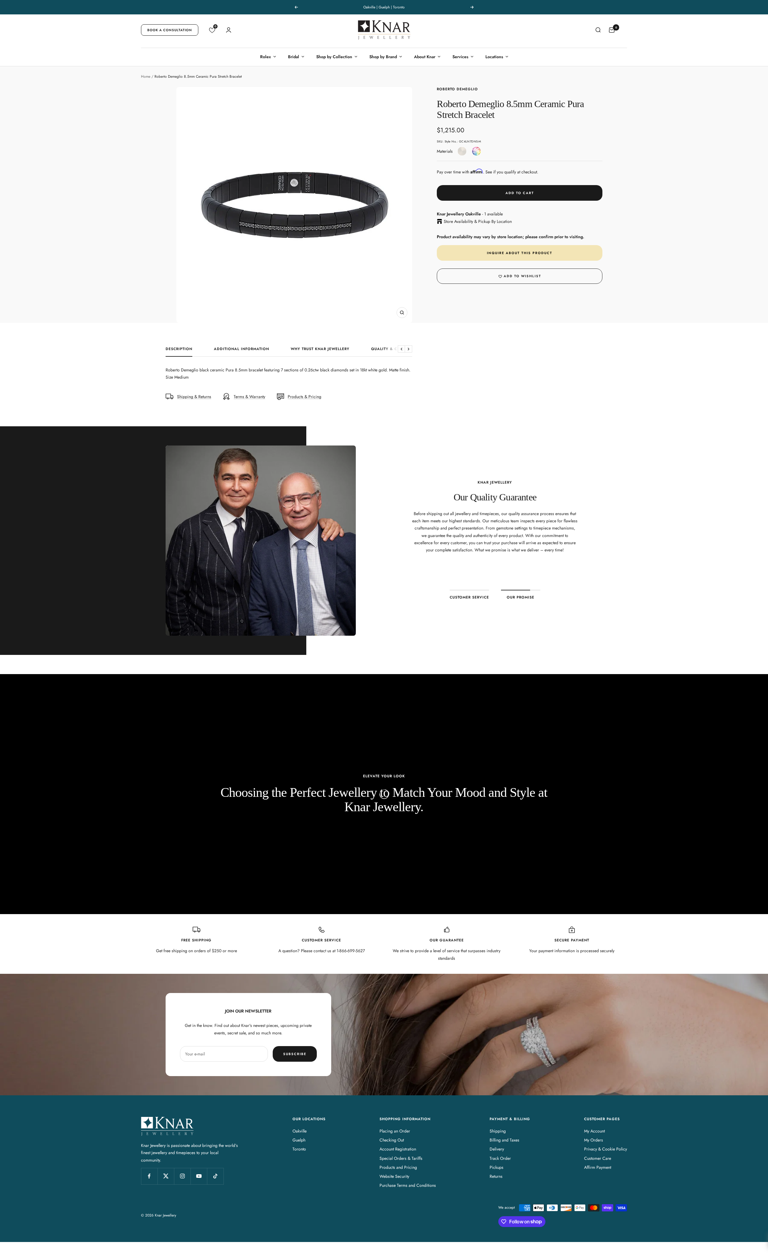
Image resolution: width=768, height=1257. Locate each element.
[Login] (228, 30)
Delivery (497, 1149)
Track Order (500, 1158)
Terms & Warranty (249, 397)
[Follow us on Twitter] (166, 1176)
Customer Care (597, 1158)
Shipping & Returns (194, 397)
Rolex (265, 57)
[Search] (598, 30)
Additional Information (241, 349)
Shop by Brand (383, 57)
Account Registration (398, 1149)
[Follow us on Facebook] (149, 1176)
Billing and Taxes (504, 1140)
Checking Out (392, 1140)
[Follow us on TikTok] (215, 1176)
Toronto (299, 1149)
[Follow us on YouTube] (198, 1176)
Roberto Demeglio (457, 89)
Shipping (498, 1131)
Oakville (299, 1131)
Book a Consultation (169, 30)
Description (179, 349)
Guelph (298, 1140)
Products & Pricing (304, 397)
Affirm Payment (597, 1167)
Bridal (293, 57)
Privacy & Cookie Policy (605, 1149)
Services (460, 57)
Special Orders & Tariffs (401, 1158)
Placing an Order (395, 1131)
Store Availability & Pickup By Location (478, 221)
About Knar (424, 57)
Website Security (394, 1176)
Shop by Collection (334, 57)
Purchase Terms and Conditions (408, 1185)
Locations (494, 57)
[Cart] (611, 30)
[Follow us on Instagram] (182, 1176)
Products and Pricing (398, 1167)
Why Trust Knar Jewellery (320, 349)
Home (145, 76)
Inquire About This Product (519, 252)
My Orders (593, 1140)
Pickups (496, 1167)
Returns (496, 1176)
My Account (594, 1131)
